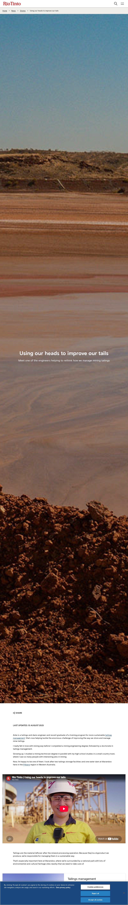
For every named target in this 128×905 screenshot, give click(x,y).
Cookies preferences (95, 887)
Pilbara (26, 764)
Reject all (95, 893)
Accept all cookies (95, 900)
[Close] (124, 893)
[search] (115, 3)
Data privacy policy (63, 887)
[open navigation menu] (122, 3)
